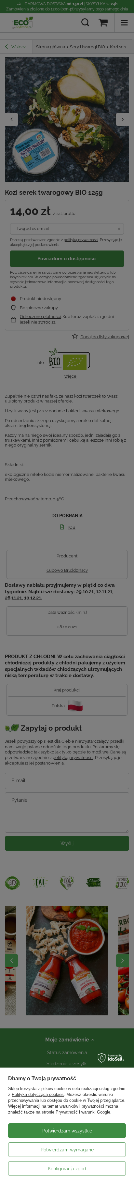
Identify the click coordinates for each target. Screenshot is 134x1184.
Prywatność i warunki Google (83, 1112)
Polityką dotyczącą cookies (38, 1094)
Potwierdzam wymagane (67, 1149)
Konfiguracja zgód (67, 1168)
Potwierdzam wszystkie (67, 1130)
